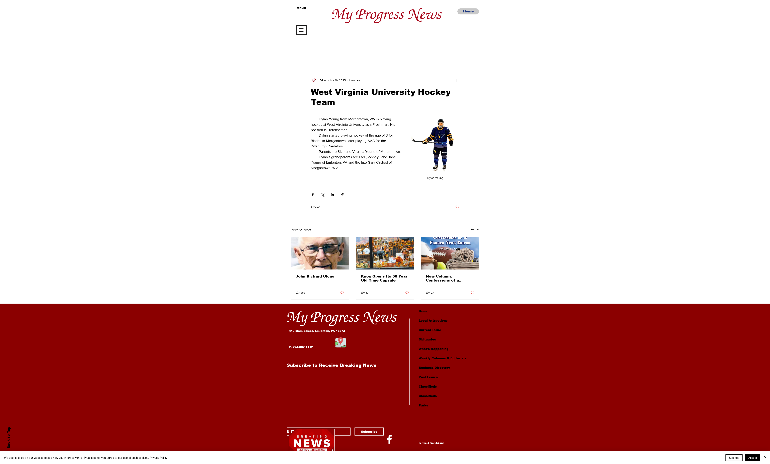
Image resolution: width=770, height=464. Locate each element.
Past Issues (428, 377)
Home (423, 311)
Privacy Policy (158, 458)
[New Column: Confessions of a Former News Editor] (450, 253)
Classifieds (428, 386)
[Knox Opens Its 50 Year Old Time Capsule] (385, 253)
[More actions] (456, 80)
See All (475, 229)
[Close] (765, 457)
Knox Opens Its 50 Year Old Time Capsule (384, 278)
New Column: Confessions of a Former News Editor (445, 278)
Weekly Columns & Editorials (442, 358)
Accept (752, 458)
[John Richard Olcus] (320, 253)
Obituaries (427, 339)
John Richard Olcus (315, 276)
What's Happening (433, 349)
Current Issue (430, 330)
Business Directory (434, 367)
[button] (301, 30)
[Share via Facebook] (313, 195)
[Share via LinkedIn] (332, 195)
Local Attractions (433, 320)
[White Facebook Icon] (389, 439)
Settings (734, 458)
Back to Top (8, 438)
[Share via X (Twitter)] (322, 195)
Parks (423, 405)
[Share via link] (342, 195)
